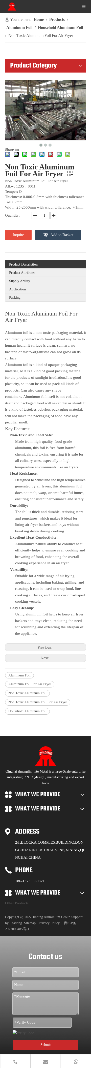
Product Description (23, 264)
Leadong (16, 923)
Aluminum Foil (19, 675)
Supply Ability (19, 281)
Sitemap (30, 923)
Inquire (18, 235)
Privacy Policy (49, 923)
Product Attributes (22, 273)
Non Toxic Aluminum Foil (27, 693)
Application (17, 289)
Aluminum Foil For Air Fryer (29, 684)
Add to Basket (61, 235)
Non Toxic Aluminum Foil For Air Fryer (37, 702)
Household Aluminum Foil (27, 711)
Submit (45, 1045)
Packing (14, 297)
